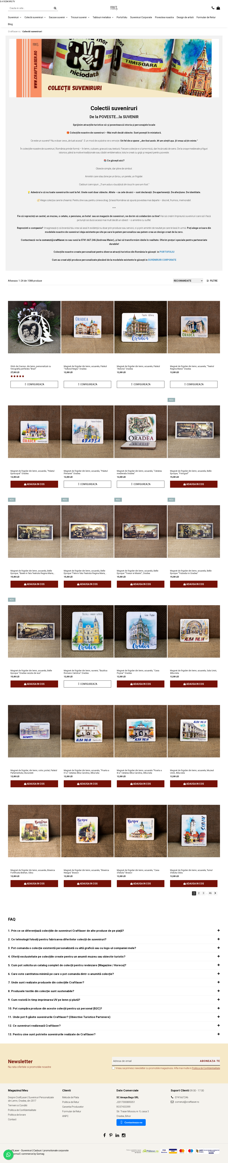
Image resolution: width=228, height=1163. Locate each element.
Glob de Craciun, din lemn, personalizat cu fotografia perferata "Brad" (31, 367)
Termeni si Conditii (17, 1105)
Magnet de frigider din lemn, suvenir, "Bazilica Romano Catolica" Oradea (85, 671)
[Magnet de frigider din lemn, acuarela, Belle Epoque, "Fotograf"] (194, 431)
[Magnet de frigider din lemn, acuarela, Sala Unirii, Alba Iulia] (194, 631)
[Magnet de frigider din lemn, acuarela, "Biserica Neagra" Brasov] (87, 831)
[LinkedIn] (117, 1135)
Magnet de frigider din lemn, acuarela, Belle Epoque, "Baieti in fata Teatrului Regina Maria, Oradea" (32, 571)
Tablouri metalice (102, 17)
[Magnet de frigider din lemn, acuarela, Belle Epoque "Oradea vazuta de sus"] (34, 631)
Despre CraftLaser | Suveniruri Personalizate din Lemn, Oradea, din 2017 (31, 1099)
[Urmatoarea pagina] (215, 893)
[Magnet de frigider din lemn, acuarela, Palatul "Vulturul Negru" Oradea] (87, 327)
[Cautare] (55, 8)
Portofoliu (122, 17)
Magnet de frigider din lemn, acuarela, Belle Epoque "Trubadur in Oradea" (190, 571)
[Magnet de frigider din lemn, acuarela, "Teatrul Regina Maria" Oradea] (194, 327)
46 (210, 893)
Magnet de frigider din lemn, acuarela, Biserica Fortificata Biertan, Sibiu (33, 871)
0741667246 (181, 1097)
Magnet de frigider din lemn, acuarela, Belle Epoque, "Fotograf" (190, 472)
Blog (10, 24)
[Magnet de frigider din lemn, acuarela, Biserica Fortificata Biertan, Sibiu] (34, 831)
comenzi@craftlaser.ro (186, 1102)
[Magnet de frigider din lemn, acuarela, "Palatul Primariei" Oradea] (87, 431)
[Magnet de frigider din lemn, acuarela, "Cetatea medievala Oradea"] (140, 431)
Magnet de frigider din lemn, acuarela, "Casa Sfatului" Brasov (138, 871)
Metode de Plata (70, 1097)
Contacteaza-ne (133, 1122)
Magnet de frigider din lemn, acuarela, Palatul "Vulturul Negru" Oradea (85, 367)
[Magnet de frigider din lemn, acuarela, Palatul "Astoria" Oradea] (140, 327)
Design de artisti (185, 17)
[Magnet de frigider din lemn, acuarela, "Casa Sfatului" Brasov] (140, 831)
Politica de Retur (70, 1102)
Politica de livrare (17, 1114)
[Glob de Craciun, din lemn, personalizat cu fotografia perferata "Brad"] (34, 327)
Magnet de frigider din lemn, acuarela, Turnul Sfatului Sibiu (191, 871)
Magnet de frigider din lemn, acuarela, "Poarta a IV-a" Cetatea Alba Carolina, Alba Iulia (86, 771)
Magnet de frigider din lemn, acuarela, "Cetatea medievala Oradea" (139, 472)
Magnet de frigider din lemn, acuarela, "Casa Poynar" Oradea (138, 671)
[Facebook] (104, 1135)
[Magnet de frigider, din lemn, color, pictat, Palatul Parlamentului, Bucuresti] (34, 731)
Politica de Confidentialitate (206, 1068)
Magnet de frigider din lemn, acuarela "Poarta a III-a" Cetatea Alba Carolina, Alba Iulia (139, 771)
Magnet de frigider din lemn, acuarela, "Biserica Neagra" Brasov (86, 871)
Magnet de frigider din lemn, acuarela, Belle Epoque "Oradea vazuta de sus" (31, 671)
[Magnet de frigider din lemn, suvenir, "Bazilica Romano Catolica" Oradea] (87, 631)
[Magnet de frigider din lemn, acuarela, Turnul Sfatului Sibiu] (194, 831)
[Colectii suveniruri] (114, 68)
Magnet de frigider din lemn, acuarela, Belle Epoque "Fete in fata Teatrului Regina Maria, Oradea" (84, 571)
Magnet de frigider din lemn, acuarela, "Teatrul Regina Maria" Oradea (192, 367)
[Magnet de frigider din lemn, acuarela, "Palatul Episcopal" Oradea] (34, 431)
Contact (12, 1119)
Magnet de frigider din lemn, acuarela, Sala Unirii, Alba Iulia (193, 671)
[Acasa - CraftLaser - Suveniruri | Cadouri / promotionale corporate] (114, 8)
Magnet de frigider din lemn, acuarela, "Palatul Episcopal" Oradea (32, 472)
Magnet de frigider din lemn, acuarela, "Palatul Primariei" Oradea (86, 472)
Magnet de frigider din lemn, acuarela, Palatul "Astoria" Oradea (138, 367)
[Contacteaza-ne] (213, 8)
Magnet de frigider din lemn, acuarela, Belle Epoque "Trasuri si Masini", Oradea (137, 571)
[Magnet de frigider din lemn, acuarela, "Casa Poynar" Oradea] (140, 631)
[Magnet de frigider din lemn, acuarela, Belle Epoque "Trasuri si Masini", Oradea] (140, 531)
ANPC (65, 1116)
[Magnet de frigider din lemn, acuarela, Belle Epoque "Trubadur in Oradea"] (194, 531)
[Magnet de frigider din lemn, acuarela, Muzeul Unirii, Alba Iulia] (194, 731)
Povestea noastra (164, 17)
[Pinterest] (111, 1135)
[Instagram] (124, 1135)
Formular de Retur (206, 17)
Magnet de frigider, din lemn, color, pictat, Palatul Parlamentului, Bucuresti (34, 771)
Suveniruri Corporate (141, 17)
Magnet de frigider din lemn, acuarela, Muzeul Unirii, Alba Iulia (192, 771)
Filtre (213, 280)
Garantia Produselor (73, 1106)
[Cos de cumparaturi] (218, 8)
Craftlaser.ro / (15, 31)
